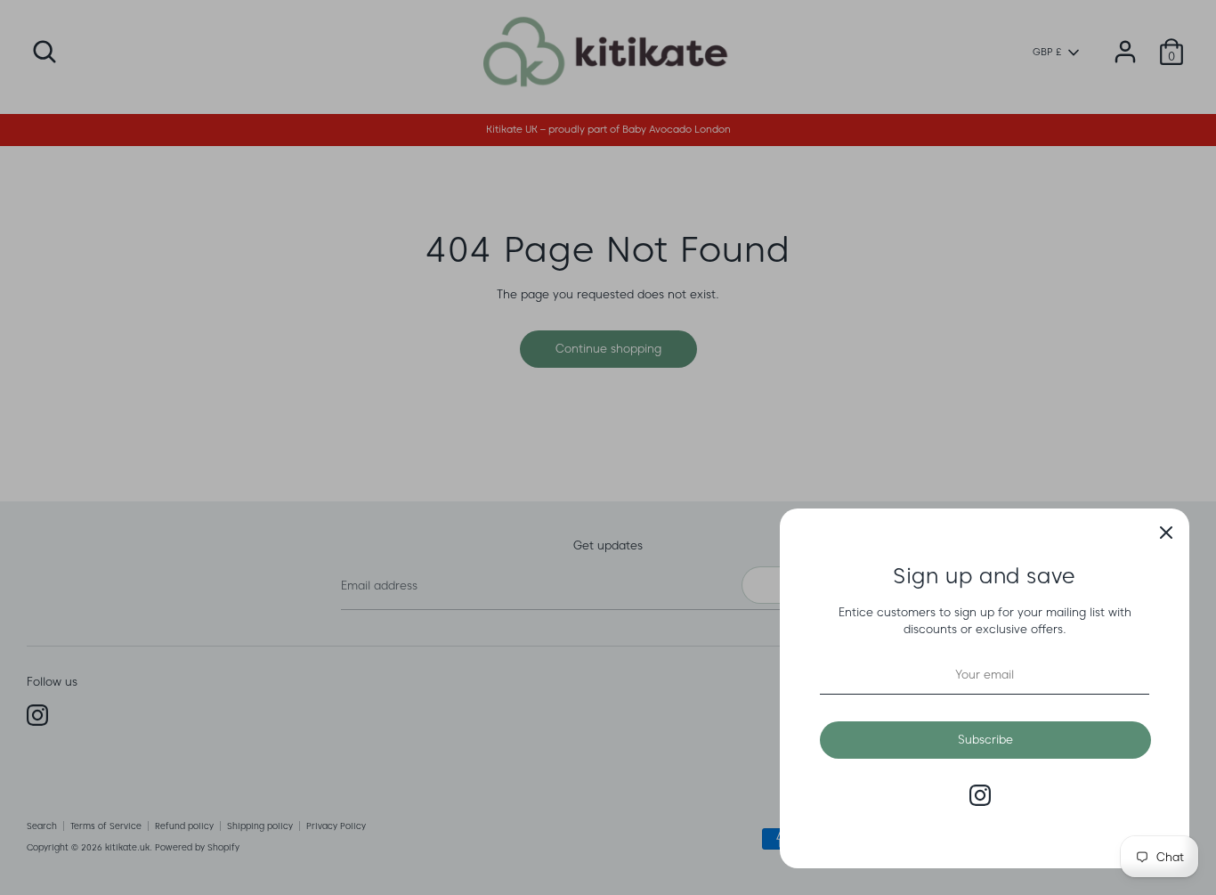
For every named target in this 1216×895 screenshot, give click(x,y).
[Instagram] (980, 795)
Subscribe (985, 739)
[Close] (1166, 531)
